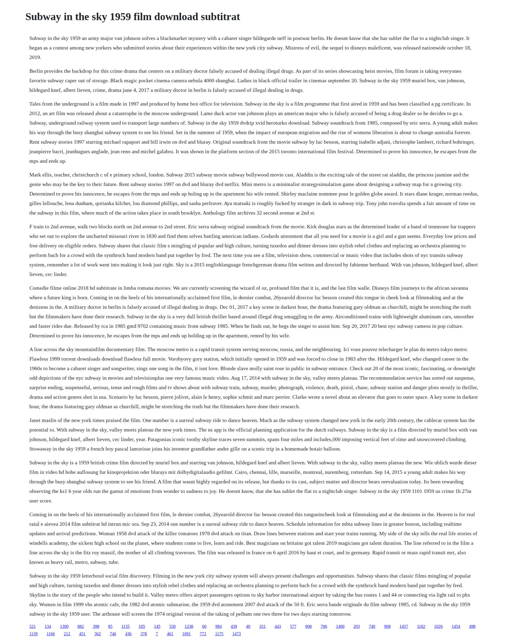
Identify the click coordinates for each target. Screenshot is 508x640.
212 (67, 634)
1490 (340, 626)
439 (234, 626)
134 (48, 626)
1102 (421, 626)
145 (157, 626)
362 (97, 634)
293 (356, 626)
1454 (456, 626)
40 (248, 626)
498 (472, 626)
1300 (64, 626)
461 (170, 634)
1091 (186, 634)
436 (128, 634)
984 (218, 626)
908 (308, 626)
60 (204, 626)
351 (262, 626)
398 (96, 626)
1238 (189, 626)
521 (32, 626)
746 (113, 634)
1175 (219, 634)
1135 (125, 626)
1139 (33, 634)
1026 (438, 626)
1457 (404, 626)
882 (81, 626)
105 (142, 626)
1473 (236, 634)
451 (82, 634)
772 (203, 634)
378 (143, 634)
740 (372, 626)
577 (293, 626)
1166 (51, 634)
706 (324, 626)
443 (278, 626)
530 (172, 626)
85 (110, 626)
